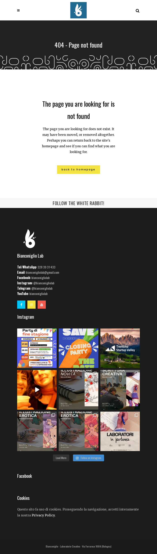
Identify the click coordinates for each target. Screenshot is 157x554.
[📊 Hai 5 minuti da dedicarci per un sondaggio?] (120, 348)
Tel (19, 267)
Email (21, 272)
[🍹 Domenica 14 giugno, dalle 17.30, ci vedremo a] (37, 348)
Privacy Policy (43, 515)
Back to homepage (78, 169)
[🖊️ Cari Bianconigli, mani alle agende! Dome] (78, 348)
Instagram (24, 282)
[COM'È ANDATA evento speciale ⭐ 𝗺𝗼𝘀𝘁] (37, 389)
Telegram (23, 288)
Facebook (23, 277)
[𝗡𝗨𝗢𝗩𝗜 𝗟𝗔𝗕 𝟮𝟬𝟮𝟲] (78, 389)
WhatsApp (29, 267)
